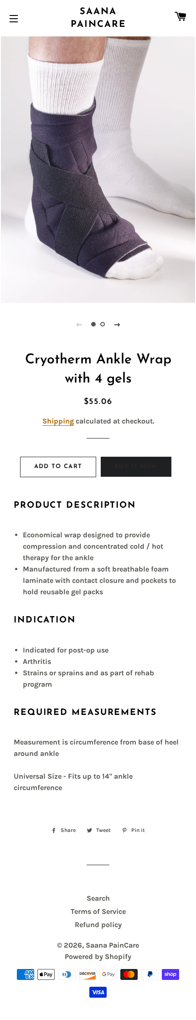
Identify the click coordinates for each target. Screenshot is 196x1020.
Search (98, 898)
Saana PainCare (98, 18)
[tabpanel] (98, 168)
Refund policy (98, 924)
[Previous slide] (79, 324)
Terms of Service (98, 911)
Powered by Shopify (98, 956)
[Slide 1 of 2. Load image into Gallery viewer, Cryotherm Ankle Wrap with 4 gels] (93, 324)
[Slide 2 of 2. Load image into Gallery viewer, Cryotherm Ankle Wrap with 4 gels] (102, 324)
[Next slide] (117, 324)
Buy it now (136, 466)
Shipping (58, 421)
